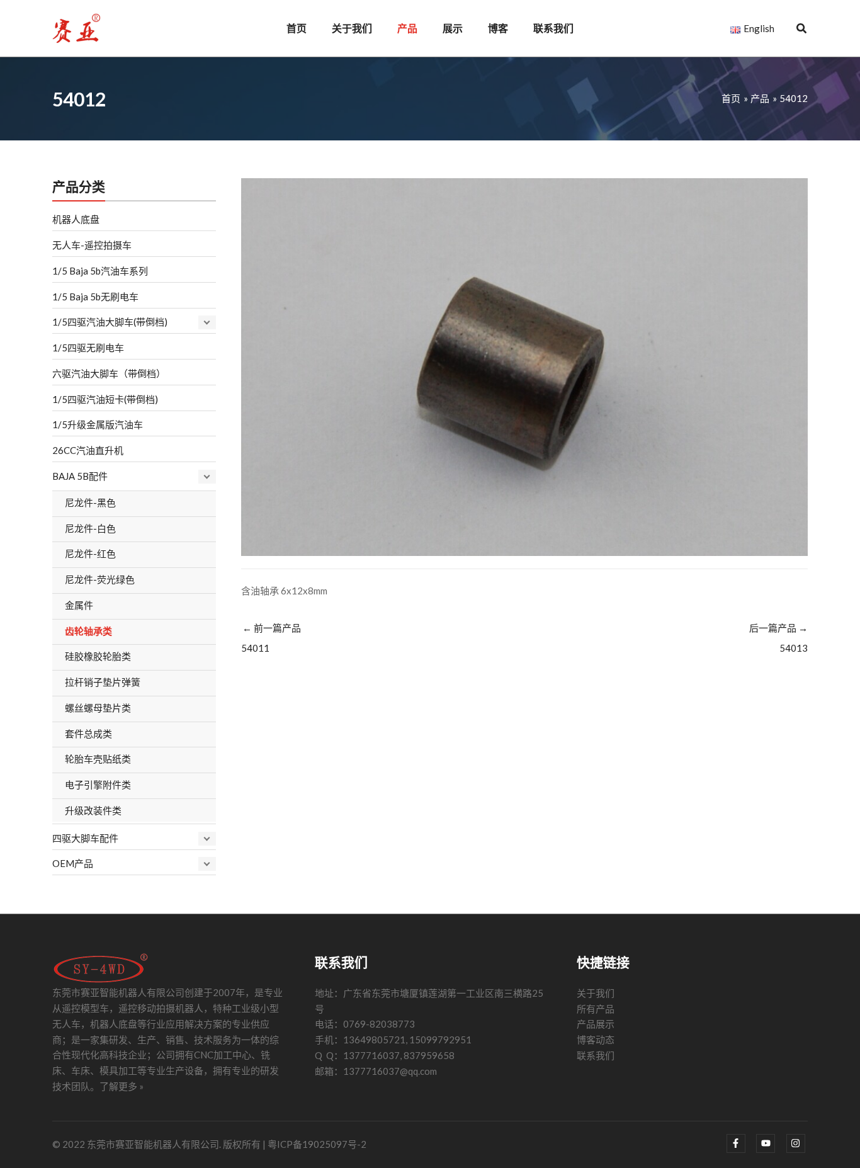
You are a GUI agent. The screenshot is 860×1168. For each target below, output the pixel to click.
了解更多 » (121, 1086)
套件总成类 (88, 733)
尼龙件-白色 (90, 528)
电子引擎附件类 (98, 784)
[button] (802, 30)
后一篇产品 (778, 638)
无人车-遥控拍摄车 (92, 245)
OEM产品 (72, 863)
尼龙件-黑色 (90, 502)
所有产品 (595, 1008)
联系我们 (595, 1055)
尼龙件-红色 (90, 553)
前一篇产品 (271, 638)
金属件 (79, 605)
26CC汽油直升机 (87, 450)
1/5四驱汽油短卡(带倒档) (105, 399)
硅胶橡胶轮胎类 (98, 656)
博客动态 (595, 1039)
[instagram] (797, 1143)
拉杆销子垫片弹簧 (102, 682)
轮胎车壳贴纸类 (98, 758)
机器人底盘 (75, 219)
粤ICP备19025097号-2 (317, 1144)
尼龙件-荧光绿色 (100, 579)
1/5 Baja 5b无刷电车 (95, 296)
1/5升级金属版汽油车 (97, 424)
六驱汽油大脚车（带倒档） (109, 373)
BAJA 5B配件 (80, 476)
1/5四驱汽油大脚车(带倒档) (109, 321)
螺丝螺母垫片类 (98, 707)
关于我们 (595, 993)
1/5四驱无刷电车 (88, 347)
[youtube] (770, 1143)
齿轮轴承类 (88, 631)
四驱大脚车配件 (85, 838)
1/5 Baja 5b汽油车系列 (100, 270)
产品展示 (595, 1023)
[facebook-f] (741, 1143)
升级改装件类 (93, 810)
